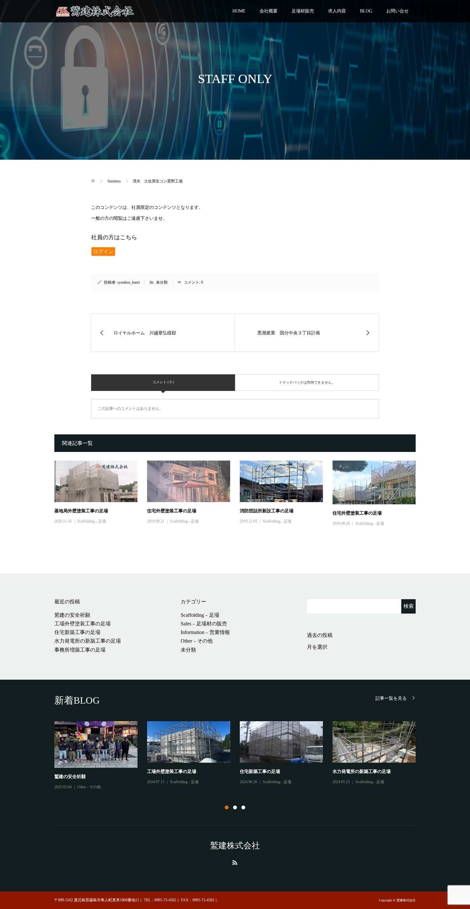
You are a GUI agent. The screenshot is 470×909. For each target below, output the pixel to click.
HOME (239, 11)
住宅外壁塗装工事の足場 (171, 510)
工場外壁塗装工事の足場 (82, 623)
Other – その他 (197, 641)
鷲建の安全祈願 (72, 615)
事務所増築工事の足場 (80, 650)
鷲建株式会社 (235, 845)
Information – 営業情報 (205, 632)
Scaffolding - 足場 (91, 521)
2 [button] (235, 807)
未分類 (188, 650)
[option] (239, 756)
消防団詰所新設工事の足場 (267, 510)
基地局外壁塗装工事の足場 (81, 510)
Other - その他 (89, 787)
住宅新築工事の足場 (77, 632)
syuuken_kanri (128, 282)
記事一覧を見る (391, 698)
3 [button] (243, 807)
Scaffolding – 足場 (200, 615)
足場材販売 (303, 11)
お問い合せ (397, 11)
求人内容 (337, 11)
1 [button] (227, 807)
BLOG (366, 11)
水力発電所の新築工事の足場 (87, 641)
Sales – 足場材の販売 (204, 623)
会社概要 (269, 11)
